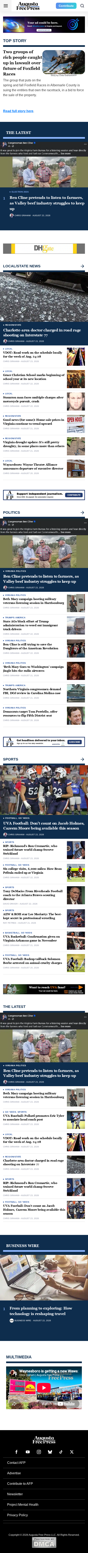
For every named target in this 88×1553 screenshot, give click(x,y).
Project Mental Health (22, 1504)
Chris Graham (22, 216)
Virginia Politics (15, 571)
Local (8, 349)
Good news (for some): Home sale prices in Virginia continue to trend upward (33, 422)
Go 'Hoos (23, 818)
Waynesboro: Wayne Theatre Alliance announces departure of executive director (33, 467)
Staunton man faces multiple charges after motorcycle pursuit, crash (33, 399)
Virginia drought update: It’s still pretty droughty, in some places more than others (33, 444)
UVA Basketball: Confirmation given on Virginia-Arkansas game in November (31, 939)
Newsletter (15, 1494)
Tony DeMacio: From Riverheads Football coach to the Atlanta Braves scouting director (32, 895)
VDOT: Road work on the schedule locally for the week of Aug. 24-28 (32, 355)
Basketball (12, 933)
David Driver (10, 904)
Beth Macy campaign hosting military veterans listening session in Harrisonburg (33, 601)
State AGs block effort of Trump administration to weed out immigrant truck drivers (30, 625)
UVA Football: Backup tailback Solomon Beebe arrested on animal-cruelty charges (32, 961)
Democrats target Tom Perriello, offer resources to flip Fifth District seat (30, 714)
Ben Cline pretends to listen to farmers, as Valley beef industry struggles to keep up (47, 203)
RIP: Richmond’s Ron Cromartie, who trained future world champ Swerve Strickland (30, 850)
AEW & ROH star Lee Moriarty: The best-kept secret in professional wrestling (32, 916)
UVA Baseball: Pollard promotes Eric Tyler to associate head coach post (33, 1118)
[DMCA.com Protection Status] (44, 1542)
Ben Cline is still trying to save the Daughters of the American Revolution (30, 646)
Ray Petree (9, 923)
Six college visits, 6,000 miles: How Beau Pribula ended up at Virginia (32, 871)
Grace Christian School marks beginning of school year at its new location (33, 377)
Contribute (66, 5)
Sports (9, 842)
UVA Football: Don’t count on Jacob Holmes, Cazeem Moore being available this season (44, 826)
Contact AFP (16, 1462)
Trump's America (15, 617)
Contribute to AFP (20, 1483)
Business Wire (23, 1321)
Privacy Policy (17, 1515)
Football (11, 818)
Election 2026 (20, 192)
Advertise (14, 1473)
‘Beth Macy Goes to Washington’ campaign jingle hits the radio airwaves (33, 669)
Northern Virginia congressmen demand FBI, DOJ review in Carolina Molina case (32, 691)
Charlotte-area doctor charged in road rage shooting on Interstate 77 (42, 333)
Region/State (13, 325)
